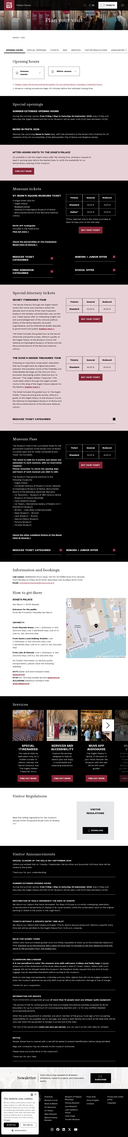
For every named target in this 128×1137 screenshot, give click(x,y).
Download (97, 830)
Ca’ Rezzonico (50, 1107)
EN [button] (93, 5)
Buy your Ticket (90, 230)
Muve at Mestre (51, 1103)
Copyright (111, 1103)
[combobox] (32, 1095)
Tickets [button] (54, 50)
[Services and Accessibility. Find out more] (62, 725)
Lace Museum (71, 1106)
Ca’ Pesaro (48, 1110)
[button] (122, 5)
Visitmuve (48, 1097)
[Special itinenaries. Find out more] (28, 725)
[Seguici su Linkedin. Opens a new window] (63, 1129)
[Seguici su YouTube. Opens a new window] (75, 1129)
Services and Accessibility (62, 747)
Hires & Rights (93, 1100)
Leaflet (101, 657)
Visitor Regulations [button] (96, 50)
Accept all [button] (11, 1125)
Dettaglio (7, 1120)
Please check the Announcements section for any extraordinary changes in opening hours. (58, 84)
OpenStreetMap (111, 657)
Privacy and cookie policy (115, 1098)
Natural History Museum (50, 1118)
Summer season (24, 72)
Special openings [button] (36, 50)
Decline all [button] (28, 1125)
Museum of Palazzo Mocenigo (73, 1098)
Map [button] (65, 50)
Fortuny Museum (72, 1103)
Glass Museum (50, 1114)
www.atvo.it (53, 677)
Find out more (23, 171)
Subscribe (100, 1079)
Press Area (91, 1097)
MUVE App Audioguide (96, 747)
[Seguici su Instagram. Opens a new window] (52, 1129)
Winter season (64, 71)
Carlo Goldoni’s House (71, 1111)
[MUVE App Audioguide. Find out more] (96, 725)
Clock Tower (70, 1116)
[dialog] (20, 1113)
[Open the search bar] (85, 5)
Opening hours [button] (14, 50)
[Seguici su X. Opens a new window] (69, 1129)
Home (15, 37)
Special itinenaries (28, 747)
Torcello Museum (72, 1119)
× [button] (35, 1095)
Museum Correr (22, 206)
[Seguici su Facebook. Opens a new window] (57, 1129)
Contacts (90, 1103)
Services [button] (76, 50)
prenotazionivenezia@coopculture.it (36, 583)
